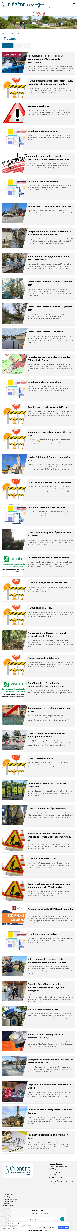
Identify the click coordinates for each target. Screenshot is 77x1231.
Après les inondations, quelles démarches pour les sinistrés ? (49, 258)
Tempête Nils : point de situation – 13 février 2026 (50, 308)
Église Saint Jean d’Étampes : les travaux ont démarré (50, 1111)
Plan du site (6, 1197)
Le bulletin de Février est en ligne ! (45, 382)
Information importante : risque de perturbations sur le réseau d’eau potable (48, 158)
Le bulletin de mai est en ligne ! (43, 181)
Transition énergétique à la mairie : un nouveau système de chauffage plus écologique (46, 987)
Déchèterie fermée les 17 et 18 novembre (48, 557)
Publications (6, 1196)
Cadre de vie (10, 33)
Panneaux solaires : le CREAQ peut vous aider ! (50, 910)
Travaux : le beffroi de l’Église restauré (47, 808)
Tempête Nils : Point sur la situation (45, 331)
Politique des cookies (9, 1201)
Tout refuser (42, 1227)
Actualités (7, 45)
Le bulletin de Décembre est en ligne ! (47, 507)
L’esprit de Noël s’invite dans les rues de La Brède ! (49, 1086)
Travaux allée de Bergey (40, 608)
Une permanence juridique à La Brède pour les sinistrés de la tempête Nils (49, 233)
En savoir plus (12, 1228)
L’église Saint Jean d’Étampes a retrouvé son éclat (50, 459)
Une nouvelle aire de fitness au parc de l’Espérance (47, 785)
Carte (27, 45)
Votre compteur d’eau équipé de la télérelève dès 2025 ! (45, 1036)
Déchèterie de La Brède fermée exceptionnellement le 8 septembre (46, 685)
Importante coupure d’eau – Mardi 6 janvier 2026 (49, 434)
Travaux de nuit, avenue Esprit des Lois (47, 582)
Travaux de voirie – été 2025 (42, 758)
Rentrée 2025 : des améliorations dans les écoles (49, 710)
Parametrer (52, 1227)
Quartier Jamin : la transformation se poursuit (50, 206)
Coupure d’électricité (38, 106)
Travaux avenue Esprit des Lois (43, 658)
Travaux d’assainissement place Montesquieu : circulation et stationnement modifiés (50, 82)
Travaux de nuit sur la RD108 (42, 858)
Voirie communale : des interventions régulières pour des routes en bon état (47, 961)
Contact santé (7, 1188)
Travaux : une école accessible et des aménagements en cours (46, 735)
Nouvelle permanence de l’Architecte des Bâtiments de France (49, 358)
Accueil (2, 33)
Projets (18, 45)
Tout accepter (63, 1227)
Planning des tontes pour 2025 (43, 1009)
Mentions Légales (8, 1205)
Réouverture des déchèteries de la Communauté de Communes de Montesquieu (45, 59)
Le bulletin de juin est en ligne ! (43, 131)
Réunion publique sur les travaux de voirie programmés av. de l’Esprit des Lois (49, 885)
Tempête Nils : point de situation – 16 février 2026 (50, 283)
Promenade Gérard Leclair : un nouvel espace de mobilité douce (47, 634)
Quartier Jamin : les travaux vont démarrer (49, 407)
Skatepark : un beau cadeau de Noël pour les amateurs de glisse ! (50, 1061)
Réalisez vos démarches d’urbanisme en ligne (48, 1136)
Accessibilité (6, 1203)
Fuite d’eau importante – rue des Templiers (49, 482)
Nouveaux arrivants (8, 1190)
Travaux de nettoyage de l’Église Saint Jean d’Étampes (49, 534)
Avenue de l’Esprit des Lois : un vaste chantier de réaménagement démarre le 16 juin (49, 836)
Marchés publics (8, 1194)
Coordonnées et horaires (10, 1192)
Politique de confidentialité (11, 1199)
